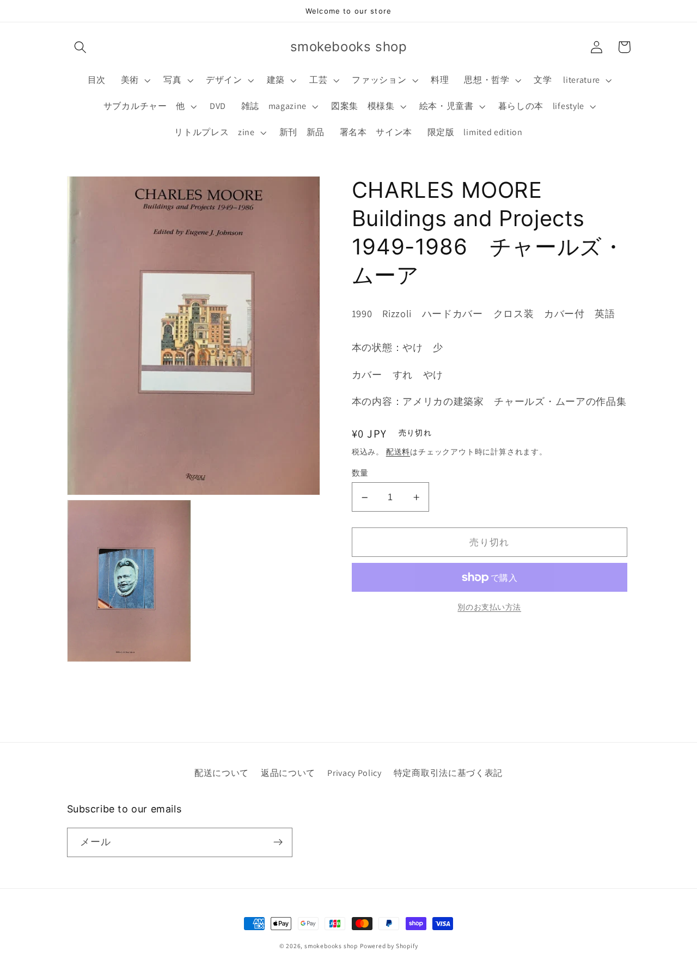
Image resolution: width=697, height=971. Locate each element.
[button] (81, 47)
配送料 (398, 452)
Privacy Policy (354, 773)
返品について (288, 773)
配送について (221, 773)
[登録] (278, 842)
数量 (360, 473)
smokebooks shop (331, 946)
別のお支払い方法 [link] (489, 607)
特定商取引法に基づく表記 (448, 773)
